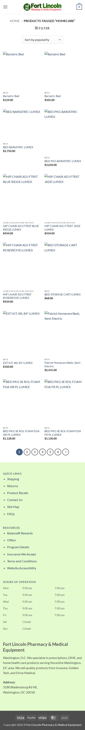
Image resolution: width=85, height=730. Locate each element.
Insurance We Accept (21, 554)
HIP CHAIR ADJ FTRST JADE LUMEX (62, 227)
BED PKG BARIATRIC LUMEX (62, 161)
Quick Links (12, 473)
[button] (5, 7)
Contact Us (15, 500)
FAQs (11, 514)
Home (15, 21)
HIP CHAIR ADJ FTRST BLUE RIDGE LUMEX (21, 227)
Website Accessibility (21, 568)
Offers (11, 540)
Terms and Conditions (22, 561)
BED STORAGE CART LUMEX (62, 294)
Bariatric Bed (11, 96)
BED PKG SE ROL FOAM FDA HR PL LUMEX (21, 433)
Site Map (13, 507)
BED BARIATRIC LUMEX (18, 147)
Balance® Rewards (20, 533)
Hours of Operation (19, 582)
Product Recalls (17, 493)
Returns (12, 486)
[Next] (65, 452)
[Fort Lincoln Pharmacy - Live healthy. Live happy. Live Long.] (42, 6)
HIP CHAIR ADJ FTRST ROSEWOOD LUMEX (17, 296)
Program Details (18, 547)
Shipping (13, 479)
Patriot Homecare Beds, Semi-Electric (62, 364)
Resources (11, 527)
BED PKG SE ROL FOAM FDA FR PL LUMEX (62, 433)
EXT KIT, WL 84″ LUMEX (18, 363)
